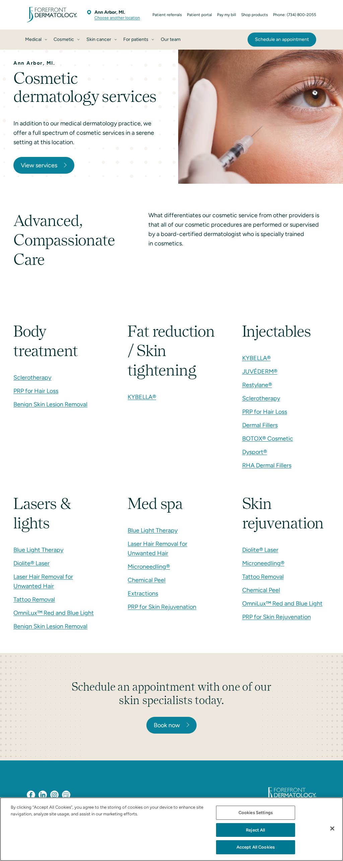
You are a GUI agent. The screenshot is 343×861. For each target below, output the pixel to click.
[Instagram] (54, 795)
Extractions (143, 593)
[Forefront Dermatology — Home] (52, 15)
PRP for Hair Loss (35, 391)
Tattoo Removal (34, 599)
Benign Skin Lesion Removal (50, 404)
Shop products (254, 14)
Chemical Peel (146, 580)
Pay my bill (226, 14)
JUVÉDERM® (259, 371)
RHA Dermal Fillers (266, 465)
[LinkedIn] (43, 795)
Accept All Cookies (255, 847)
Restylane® (257, 385)
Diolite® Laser (31, 563)
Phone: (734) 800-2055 (294, 14)
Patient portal (199, 14)
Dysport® (254, 452)
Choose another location (117, 17)
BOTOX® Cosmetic (267, 438)
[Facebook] (31, 795)
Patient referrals (167, 14)
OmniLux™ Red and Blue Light (53, 613)
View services (39, 165)
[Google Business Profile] (66, 795)
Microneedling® (149, 566)
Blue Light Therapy (38, 550)
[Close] (332, 828)
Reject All (255, 830)
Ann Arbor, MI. (109, 12)
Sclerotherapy (32, 377)
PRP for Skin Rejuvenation (162, 607)
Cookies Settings (255, 812)
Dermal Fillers (260, 425)
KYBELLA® (142, 397)
